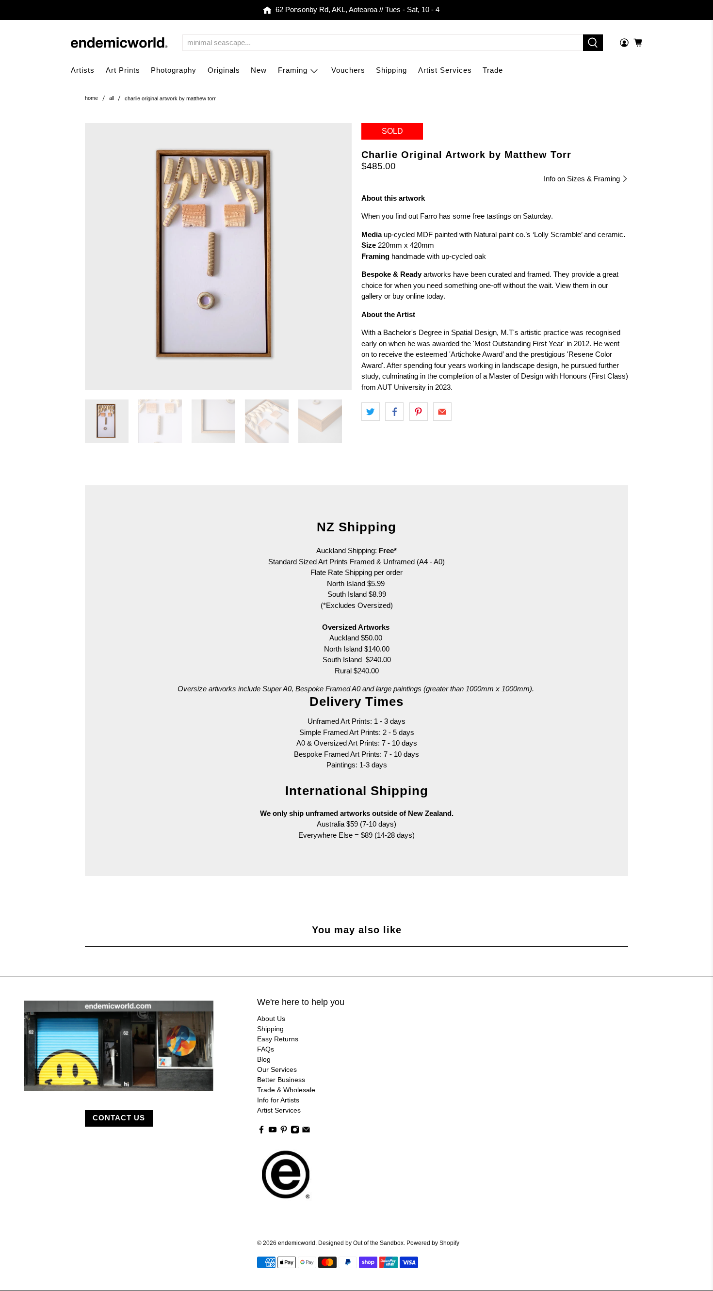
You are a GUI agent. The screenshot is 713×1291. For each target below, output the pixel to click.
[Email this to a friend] (442, 411)
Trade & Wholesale (286, 1090)
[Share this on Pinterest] (418, 411)
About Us (271, 1018)
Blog (264, 1059)
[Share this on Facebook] (394, 411)
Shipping (391, 70)
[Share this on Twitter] (370, 411)
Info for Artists (278, 1100)
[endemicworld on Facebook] (261, 1131)
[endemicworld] (119, 42)
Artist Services (445, 70)
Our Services (277, 1069)
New (259, 70)
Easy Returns (277, 1039)
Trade (493, 70)
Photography (173, 70)
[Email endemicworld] (306, 1131)
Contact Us (119, 1118)
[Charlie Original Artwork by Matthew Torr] (218, 256)
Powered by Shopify (432, 1243)
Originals (224, 70)
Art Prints (123, 70)
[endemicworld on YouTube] (272, 1131)
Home (91, 98)
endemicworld (296, 1243)
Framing (293, 70)
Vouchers (348, 70)
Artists (83, 70)
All (111, 98)
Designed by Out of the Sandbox (361, 1243)
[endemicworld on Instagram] (295, 1131)
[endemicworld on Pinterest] (283, 1131)
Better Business (281, 1080)
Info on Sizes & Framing (583, 179)
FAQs (265, 1049)
